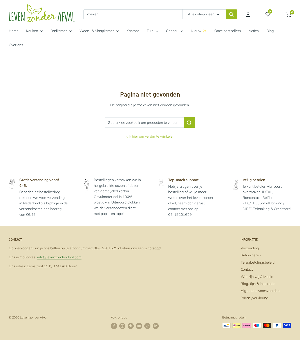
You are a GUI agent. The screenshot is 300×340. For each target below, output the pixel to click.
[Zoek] (231, 14)
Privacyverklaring (254, 298)
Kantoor (133, 31)
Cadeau (172, 31)
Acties (254, 31)
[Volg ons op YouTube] (139, 326)
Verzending (250, 248)
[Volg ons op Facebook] (114, 326)
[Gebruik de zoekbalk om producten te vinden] (189, 122)
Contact (247, 269)
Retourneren (251, 255)
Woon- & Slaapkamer (97, 31)
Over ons (16, 45)
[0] (288, 14)
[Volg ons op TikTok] (147, 326)
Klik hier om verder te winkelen (150, 136)
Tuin (150, 31)
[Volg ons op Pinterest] (131, 326)
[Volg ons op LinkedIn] (156, 326)
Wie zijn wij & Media (257, 276)
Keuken (32, 31)
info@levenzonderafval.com (59, 257)
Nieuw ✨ (199, 31)
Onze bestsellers (227, 31)
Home (13, 31)
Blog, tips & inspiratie (258, 283)
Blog (270, 31)
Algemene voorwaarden (260, 290)
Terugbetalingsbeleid (258, 262)
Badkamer (59, 31)
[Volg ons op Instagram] (122, 326)
